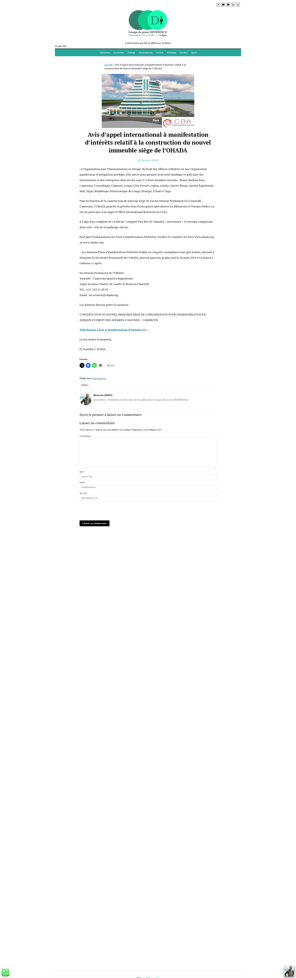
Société (184, 52)
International (146, 52)
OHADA (84, 385)
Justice (159, 52)
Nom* (82, 472)
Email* (82, 482)
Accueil (108, 64)
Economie (119, 52)
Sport (194, 52)
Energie (131, 52)
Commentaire (85, 436)
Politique (171, 52)
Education (105, 52)
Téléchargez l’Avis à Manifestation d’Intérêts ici (113, 329)
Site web (83, 493)
